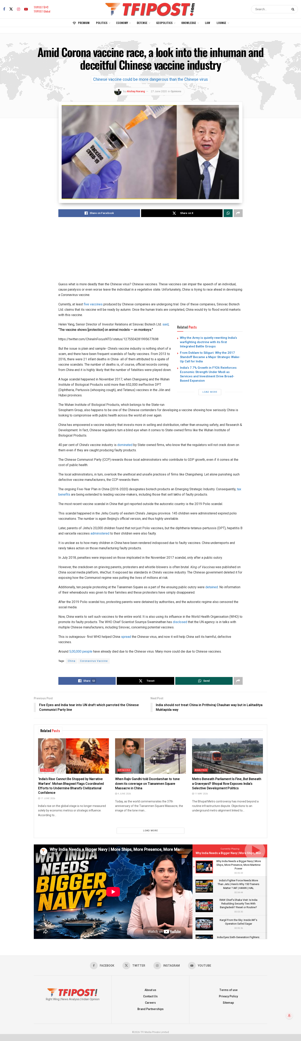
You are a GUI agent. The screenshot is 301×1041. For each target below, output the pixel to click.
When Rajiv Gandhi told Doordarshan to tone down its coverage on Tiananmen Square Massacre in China (147, 784)
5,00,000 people (80, 651)
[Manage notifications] (289, 1015)
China (71, 661)
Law (207, 22)
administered (100, 533)
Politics (102, 22)
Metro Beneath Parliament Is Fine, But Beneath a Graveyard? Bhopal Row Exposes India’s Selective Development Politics (226, 784)
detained (211, 587)
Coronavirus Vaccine (94, 661)
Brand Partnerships (150, 1009)
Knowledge (188, 22)
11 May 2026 (201, 793)
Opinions (176, 91)
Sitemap (228, 1003)
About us (150, 990)
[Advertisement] (150, 253)
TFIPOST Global (42, 11)
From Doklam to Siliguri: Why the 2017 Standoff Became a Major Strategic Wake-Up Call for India (210, 357)
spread (126, 637)
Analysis (201, 770)
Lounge (221, 22)
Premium (83, 22)
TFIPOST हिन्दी (41, 7)
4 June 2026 (124, 793)
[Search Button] (294, 9)
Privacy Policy (228, 996)
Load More (210, 392)
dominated (124, 445)
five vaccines (93, 304)
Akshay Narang (136, 91)
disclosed (180, 622)
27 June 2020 (159, 91)
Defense (142, 22)
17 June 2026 (47, 798)
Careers (150, 1003)
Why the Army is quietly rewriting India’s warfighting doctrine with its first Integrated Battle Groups (208, 342)
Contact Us (150, 996)
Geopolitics (164, 22)
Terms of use (228, 990)
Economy (122, 22)
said (165, 324)
